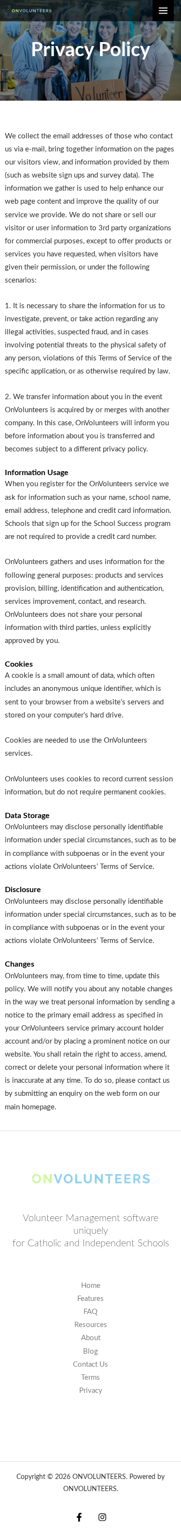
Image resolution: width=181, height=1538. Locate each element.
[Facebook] (79, 1517)
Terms (90, 1377)
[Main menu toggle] (163, 10)
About (90, 1338)
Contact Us (90, 1364)
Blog (90, 1351)
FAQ (90, 1311)
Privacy (90, 1390)
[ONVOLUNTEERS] (31, 10)
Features (90, 1298)
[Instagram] (102, 1517)
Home (90, 1285)
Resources (90, 1325)
